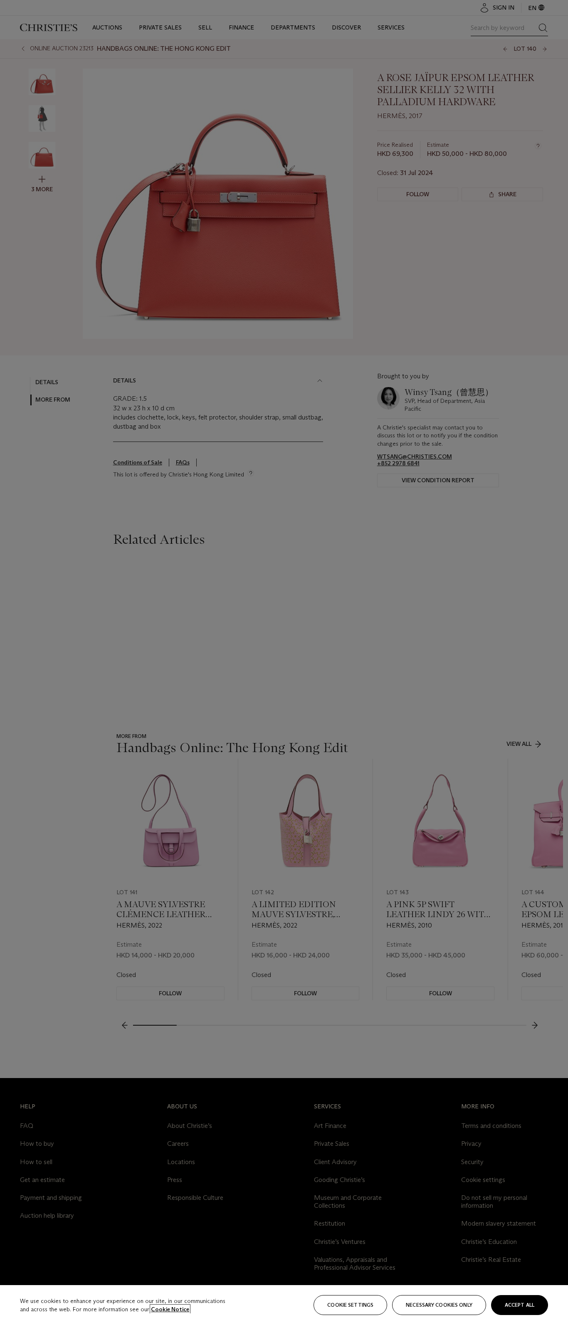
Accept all (519, 1305)
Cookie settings (350, 1305)
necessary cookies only (439, 1305)
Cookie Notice (170, 1309)
